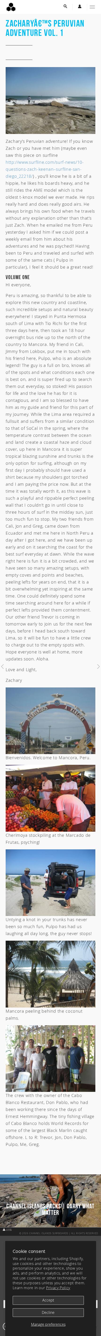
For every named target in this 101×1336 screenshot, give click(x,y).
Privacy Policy (58, 1287)
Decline (48, 1312)
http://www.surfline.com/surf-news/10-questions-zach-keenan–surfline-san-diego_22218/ (45, 169)
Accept (48, 1300)
